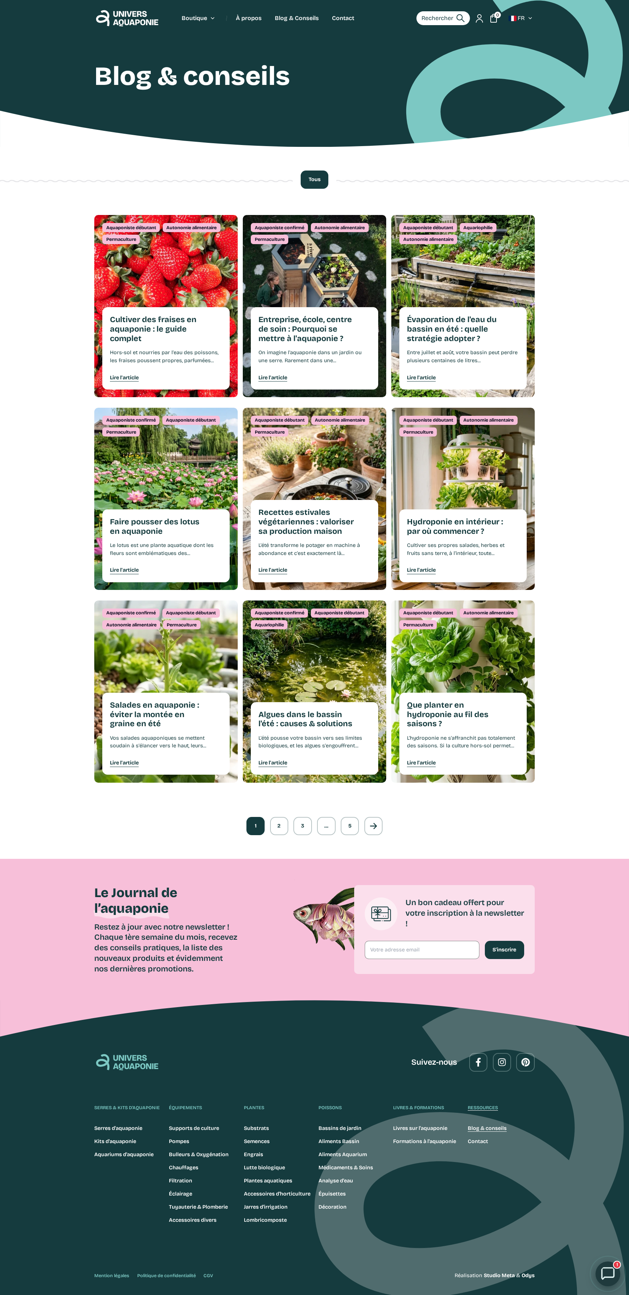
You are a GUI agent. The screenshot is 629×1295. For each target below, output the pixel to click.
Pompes (179, 1141)
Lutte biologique (264, 1168)
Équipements (185, 1107)
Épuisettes (332, 1194)
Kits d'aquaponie (115, 1141)
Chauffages (183, 1168)
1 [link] (256, 826)
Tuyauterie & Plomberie (198, 1207)
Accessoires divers (193, 1220)
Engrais (253, 1154)
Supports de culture (194, 1128)
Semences (257, 1141)
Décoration (333, 1207)
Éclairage (180, 1194)
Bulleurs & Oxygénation (199, 1154)
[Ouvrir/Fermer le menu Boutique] (212, 18)
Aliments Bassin (339, 1141)
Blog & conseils (487, 1128)
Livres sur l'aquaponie (420, 1128)
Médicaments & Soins (346, 1168)
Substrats (256, 1128)
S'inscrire (504, 950)
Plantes (254, 1107)
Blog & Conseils (297, 18)
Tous (315, 179)
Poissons (330, 1107)
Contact (343, 18)
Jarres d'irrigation (266, 1207)
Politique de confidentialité (166, 1275)
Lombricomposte (265, 1220)
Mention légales (111, 1275)
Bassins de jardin (340, 1128)
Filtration (180, 1181)
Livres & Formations (418, 1107)
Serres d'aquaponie (118, 1128)
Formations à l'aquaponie (424, 1141)
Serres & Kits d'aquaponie (127, 1107)
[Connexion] (479, 18)
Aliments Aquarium (343, 1154)
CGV (208, 1275)
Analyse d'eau (336, 1181)
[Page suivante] (373, 826)
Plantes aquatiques (268, 1181)
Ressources (483, 1107)
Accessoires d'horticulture (277, 1194)
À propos (249, 18)
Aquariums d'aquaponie (124, 1154)
